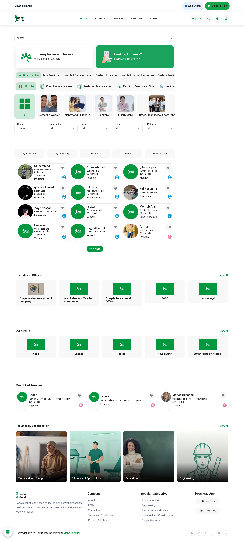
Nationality (55, 124)
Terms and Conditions (100, 515)
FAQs (91, 505)
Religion (151, 124)
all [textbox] (51, 128)
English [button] (195, 18)
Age (84, 124)
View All (224, 275)
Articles (118, 18)
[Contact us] (8, 532)
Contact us (157, 18)
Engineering (149, 505)
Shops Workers (151, 520)
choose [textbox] (22, 128)
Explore (100, 18)
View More (94, 248)
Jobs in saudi (72, 533)
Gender (119, 124)
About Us (136, 18)
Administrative (150, 500)
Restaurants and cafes (155, 510)
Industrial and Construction (157, 515)
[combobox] (29, 128)
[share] (208, 18)
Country (21, 124)
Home (83, 18)
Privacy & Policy (97, 520)
